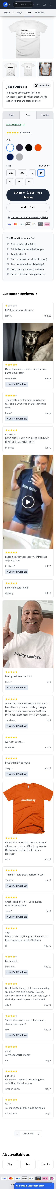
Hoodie (45, 115)
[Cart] (51, 4)
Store (7, 12)
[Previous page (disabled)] (17, 1134)
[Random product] (30, 4)
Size (8, 165)
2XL (11, 173)
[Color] (10, 147)
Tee (28, 115)
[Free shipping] (44, 4)
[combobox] (23, 4)
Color (9, 140)
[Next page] (39, 1134)
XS (29, 181)
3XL (22, 173)
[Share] (38, 4)
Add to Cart (28, 207)
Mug (11, 115)
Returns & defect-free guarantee (28, 274)
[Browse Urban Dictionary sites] (7, 4)
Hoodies (39, 12)
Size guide (44, 165)
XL (19, 181)
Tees (28, 12)
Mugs (19, 12)
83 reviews (26, 132)
